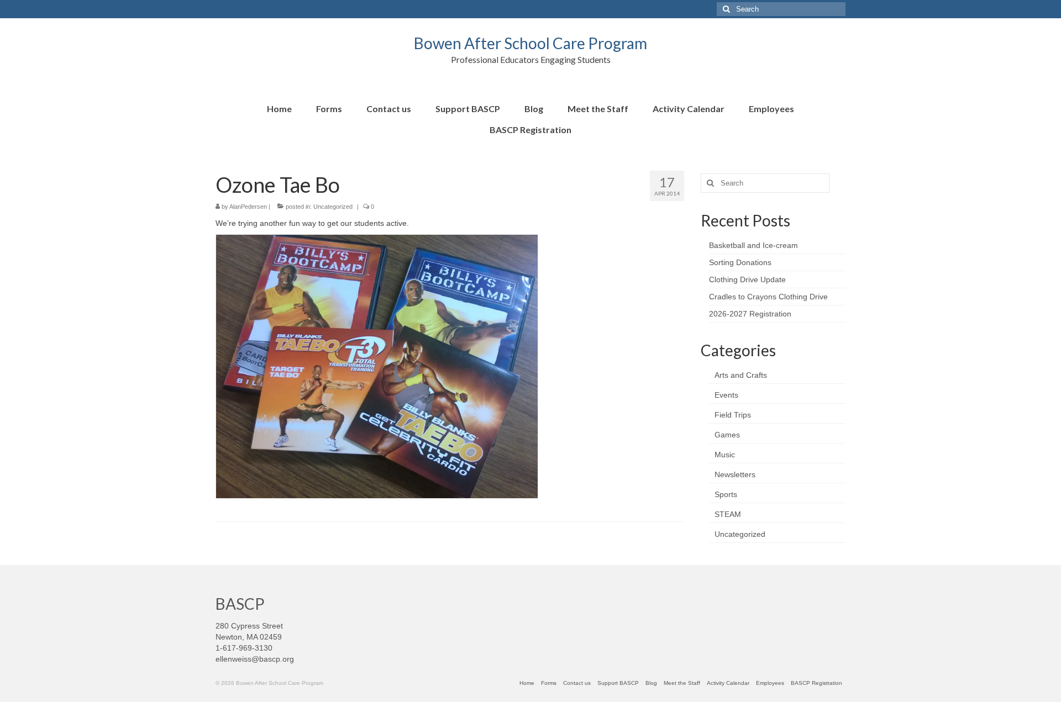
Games (727, 434)
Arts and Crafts (741, 375)
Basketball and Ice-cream (753, 245)
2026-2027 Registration (750, 313)
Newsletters (735, 474)
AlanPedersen (248, 206)
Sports (726, 494)
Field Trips (733, 414)
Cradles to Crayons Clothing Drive (768, 296)
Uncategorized (333, 206)
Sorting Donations (740, 262)
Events (726, 394)
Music (725, 454)
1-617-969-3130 (244, 647)
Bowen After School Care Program (530, 43)
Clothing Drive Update (747, 279)
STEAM (728, 514)
